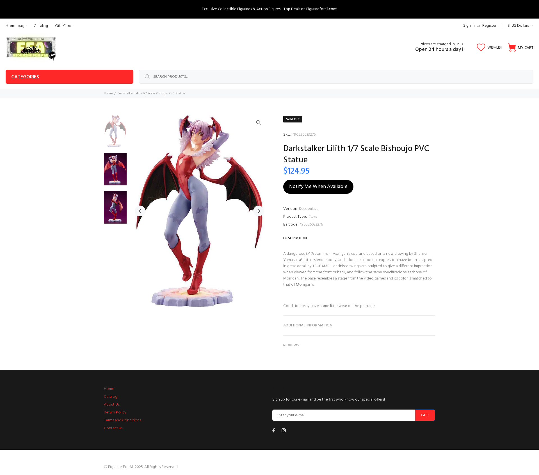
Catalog (110, 397)
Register (489, 25)
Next (258, 211)
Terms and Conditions (122, 420)
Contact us (113, 428)
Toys (313, 216)
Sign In (469, 25)
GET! (425, 415)
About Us (112, 404)
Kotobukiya (309, 209)
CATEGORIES (25, 77)
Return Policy (115, 412)
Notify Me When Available (318, 187)
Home (108, 93)
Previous (140, 211)
